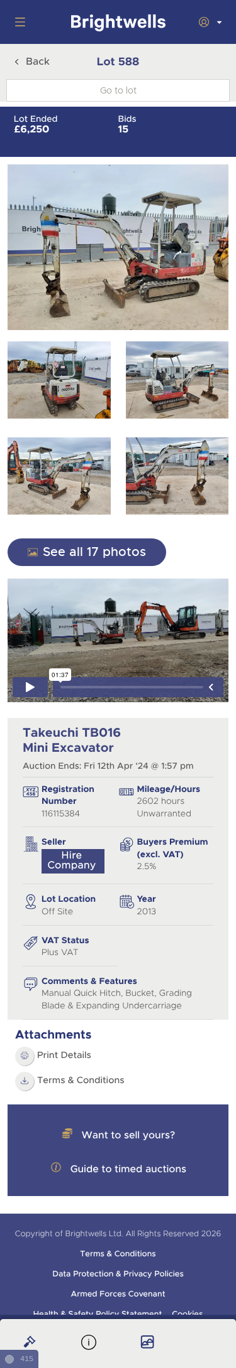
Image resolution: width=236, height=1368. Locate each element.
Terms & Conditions (81, 1080)
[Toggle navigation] (17, 22)
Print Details (64, 1055)
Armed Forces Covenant (117, 1294)
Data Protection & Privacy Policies (118, 1274)
